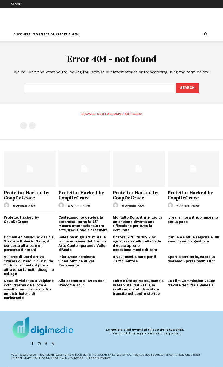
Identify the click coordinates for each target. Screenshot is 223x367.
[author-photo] (7, 205)
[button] (205, 34)
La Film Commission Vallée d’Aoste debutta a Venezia (191, 283)
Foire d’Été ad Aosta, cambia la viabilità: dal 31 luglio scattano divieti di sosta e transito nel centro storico (138, 287)
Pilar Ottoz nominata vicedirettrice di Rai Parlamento (76, 261)
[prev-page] (23, 125)
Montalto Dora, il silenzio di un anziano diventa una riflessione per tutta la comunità (137, 223)
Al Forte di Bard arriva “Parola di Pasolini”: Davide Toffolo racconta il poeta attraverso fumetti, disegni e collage (29, 265)
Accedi (16, 4)
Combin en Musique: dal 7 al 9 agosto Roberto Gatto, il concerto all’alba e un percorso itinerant (29, 243)
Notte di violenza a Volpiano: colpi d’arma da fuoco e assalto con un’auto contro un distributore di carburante (29, 289)
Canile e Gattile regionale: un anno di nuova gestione (193, 239)
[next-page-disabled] (32, 125)
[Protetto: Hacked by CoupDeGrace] (30, 169)
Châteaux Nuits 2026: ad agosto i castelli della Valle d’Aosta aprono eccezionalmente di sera (137, 243)
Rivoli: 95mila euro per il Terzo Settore (134, 259)
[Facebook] (32, 344)
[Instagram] (39, 344)
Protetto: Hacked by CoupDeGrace (26, 195)
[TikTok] (46, 344)
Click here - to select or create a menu (47, 34)
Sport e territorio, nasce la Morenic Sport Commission (192, 259)
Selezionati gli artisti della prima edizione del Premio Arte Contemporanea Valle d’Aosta (82, 243)
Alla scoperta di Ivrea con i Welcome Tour (82, 283)
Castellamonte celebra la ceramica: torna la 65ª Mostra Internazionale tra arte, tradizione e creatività (83, 223)
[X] (53, 344)
